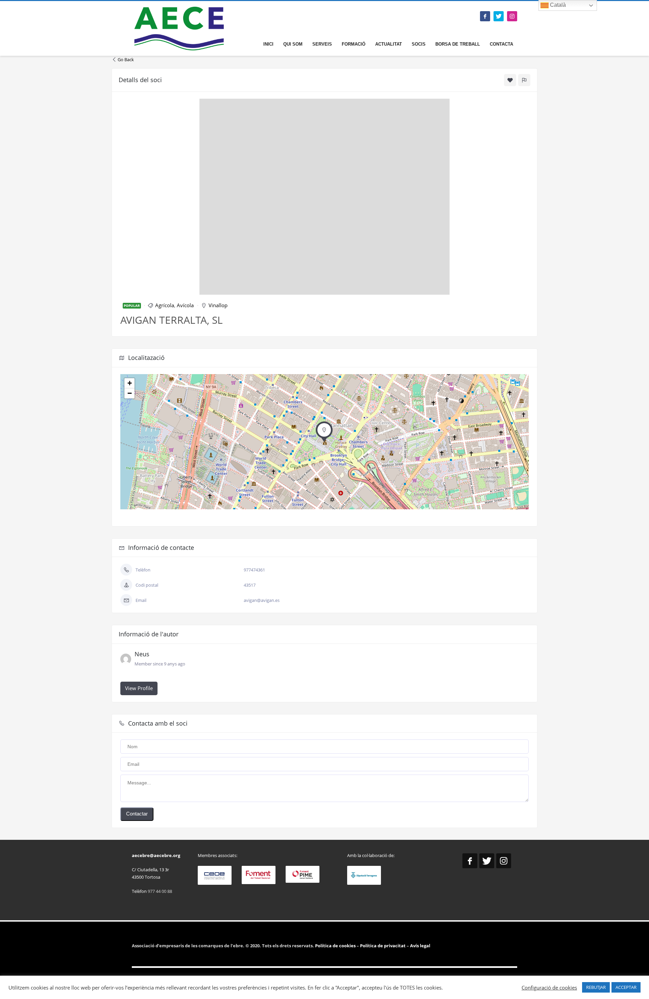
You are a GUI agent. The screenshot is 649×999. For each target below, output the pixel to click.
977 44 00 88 (160, 891)
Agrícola (164, 305)
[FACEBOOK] (485, 16)
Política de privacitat (382, 946)
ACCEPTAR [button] (626, 987)
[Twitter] (499, 16)
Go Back (126, 59)
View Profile (139, 688)
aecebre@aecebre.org (156, 855)
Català (557, 5)
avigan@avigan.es (262, 600)
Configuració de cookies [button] (549, 987)
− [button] (129, 393)
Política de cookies (336, 946)
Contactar (137, 814)
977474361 (254, 570)
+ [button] (129, 383)
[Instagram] (512, 16)
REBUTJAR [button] (596, 987)
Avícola (185, 305)
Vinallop (218, 305)
